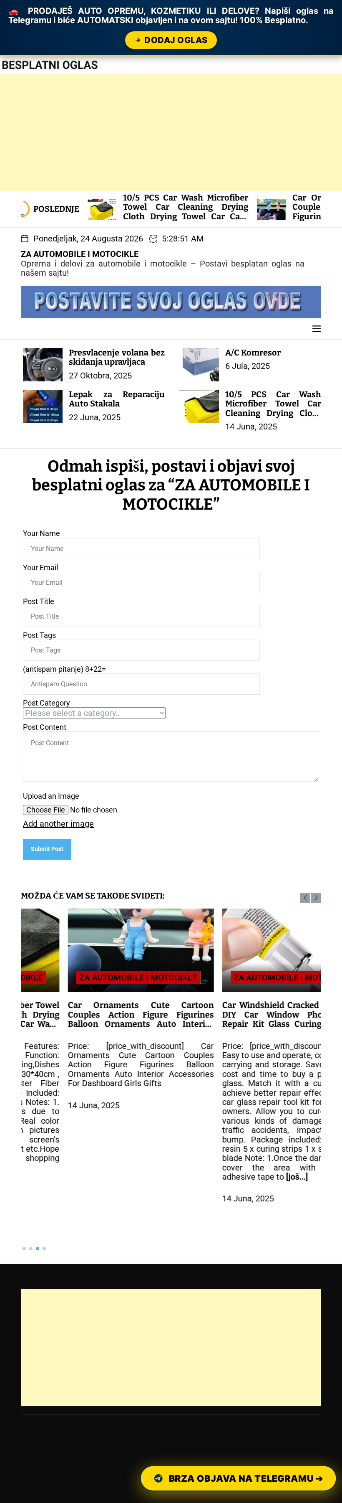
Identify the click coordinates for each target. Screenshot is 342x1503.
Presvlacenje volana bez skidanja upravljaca (117, 357)
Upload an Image (51, 796)
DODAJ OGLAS (176, 40)
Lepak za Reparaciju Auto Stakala (117, 399)
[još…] (250, 1177)
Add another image (58, 823)
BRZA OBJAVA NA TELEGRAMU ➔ (245, 1478)
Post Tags (39, 635)
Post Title (38, 601)
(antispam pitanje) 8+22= (64, 669)
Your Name (41, 533)
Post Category (46, 703)
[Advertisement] (171, 132)
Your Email (40, 568)
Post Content (44, 727)
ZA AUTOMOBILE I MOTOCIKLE (79, 254)
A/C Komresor (253, 353)
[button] (305, 898)
